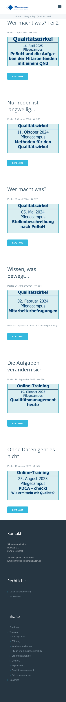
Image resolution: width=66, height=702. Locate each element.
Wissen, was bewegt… (21, 272)
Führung (16, 641)
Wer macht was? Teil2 (33, 22)
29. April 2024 (22, 199)
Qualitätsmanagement (23, 670)
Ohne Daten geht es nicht (31, 453)
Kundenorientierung (22, 646)
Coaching (14, 680)
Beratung (14, 627)
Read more (17, 76)
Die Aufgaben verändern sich (25, 366)
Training (14, 632)
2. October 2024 (23, 119)
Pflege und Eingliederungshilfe (27, 651)
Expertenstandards (21, 656)
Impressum (15, 596)
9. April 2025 (21, 32)
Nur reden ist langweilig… (22, 106)
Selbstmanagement (21, 675)
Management (18, 636)
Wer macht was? (26, 189)
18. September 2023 (25, 379)
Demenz (16, 660)
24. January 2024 (23, 286)
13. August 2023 (23, 466)
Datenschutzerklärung (21, 591)
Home (18, 16)
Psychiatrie (17, 665)
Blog (26, 16)
